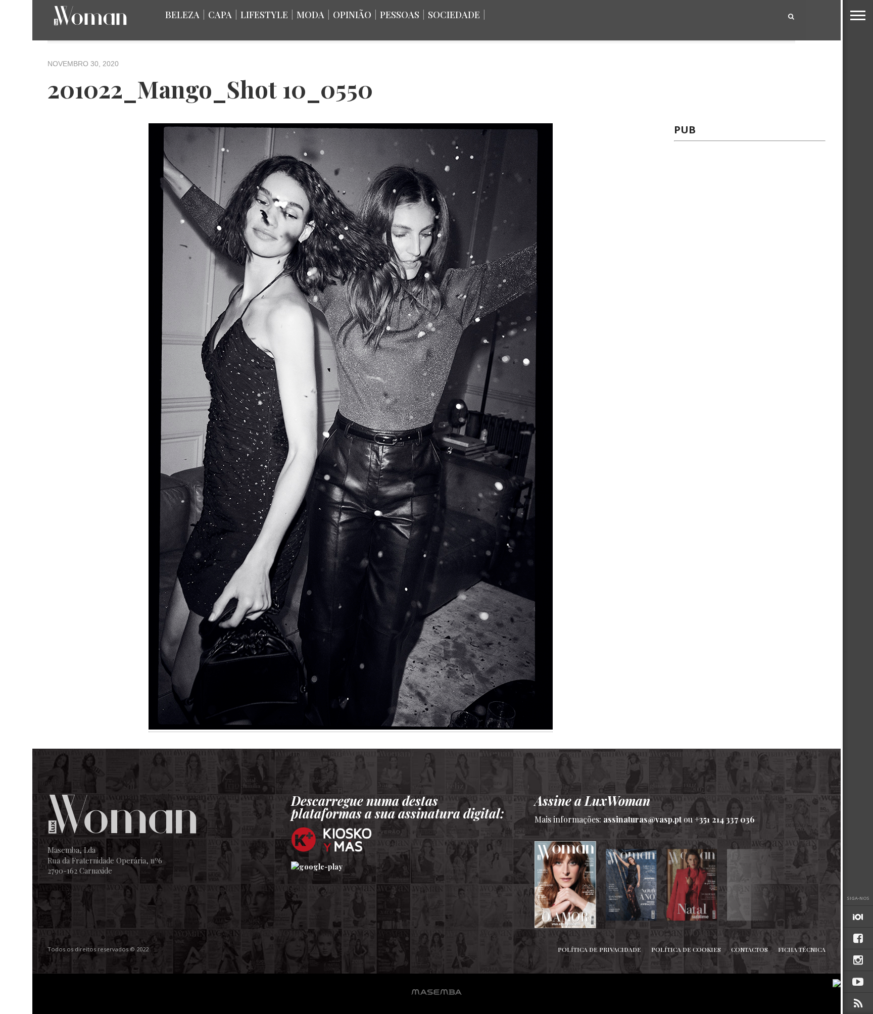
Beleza (182, 15)
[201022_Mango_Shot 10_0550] (351, 726)
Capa (220, 15)
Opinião (352, 15)
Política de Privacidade (599, 949)
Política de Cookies (686, 949)
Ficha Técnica (802, 949)
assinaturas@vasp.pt (642, 819)
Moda (310, 15)
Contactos (749, 949)
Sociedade (454, 15)
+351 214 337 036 (725, 819)
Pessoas (399, 15)
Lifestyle (264, 15)
